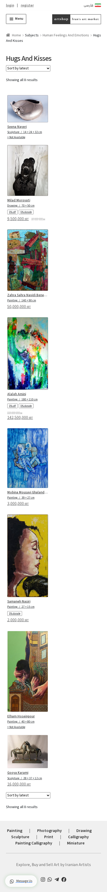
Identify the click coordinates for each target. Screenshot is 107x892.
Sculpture (20, 837)
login (10, 5)
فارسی (88, 5)
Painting (14, 831)
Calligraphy (78, 837)
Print (48, 837)
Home (16, 35)
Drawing (84, 831)
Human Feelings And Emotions (66, 35)
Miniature (76, 843)
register (27, 5)
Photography (49, 831)
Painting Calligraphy (33, 843)
